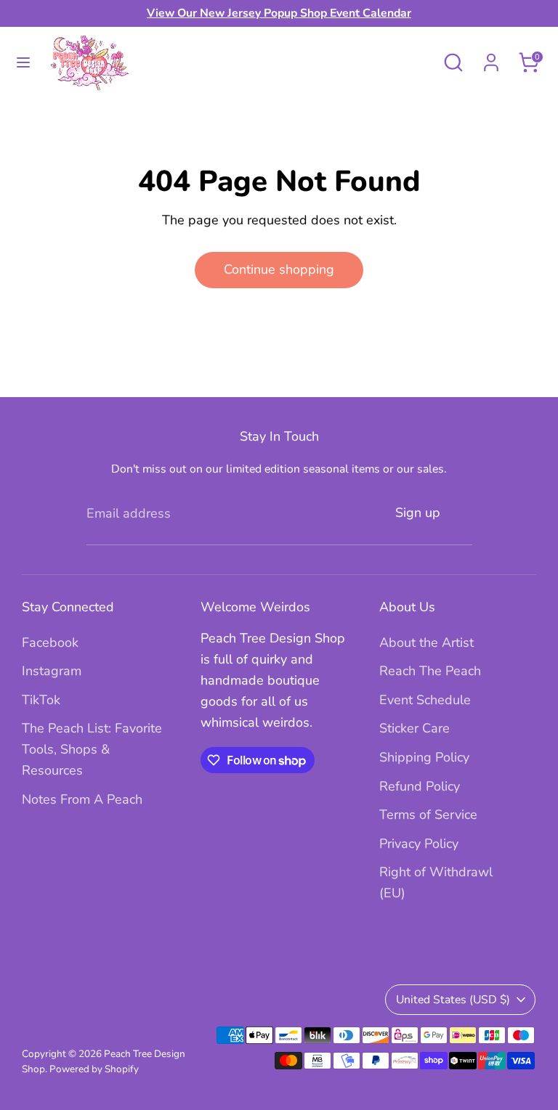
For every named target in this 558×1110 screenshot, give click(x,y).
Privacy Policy (418, 843)
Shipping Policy (424, 757)
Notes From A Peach (82, 799)
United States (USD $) (453, 1000)
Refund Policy (419, 786)
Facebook (50, 642)
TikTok (41, 700)
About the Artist (426, 642)
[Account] (491, 58)
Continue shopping (279, 269)
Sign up (417, 512)
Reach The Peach (430, 671)
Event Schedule (425, 700)
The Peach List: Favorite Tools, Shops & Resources (92, 749)
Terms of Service (428, 814)
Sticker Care (414, 728)
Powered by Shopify (94, 1069)
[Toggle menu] (23, 63)
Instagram (51, 671)
